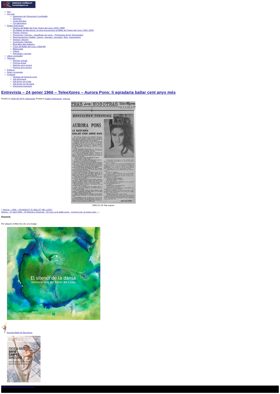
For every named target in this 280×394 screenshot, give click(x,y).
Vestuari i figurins (21, 39)
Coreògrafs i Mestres (22, 42)
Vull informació (19, 79)
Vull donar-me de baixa (23, 84)
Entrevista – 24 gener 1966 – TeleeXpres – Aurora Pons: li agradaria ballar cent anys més (88, 92)
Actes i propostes (15, 72)
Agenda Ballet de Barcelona (19, 332)
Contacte (11, 74)
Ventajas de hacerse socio (25, 77)
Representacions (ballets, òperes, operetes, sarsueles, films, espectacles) (47, 37)
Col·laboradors (20, 23)
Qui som (11, 14)
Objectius (17, 18)
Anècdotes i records (22, 53)
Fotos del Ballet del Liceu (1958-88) (29, 46)
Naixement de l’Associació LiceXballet (30, 16)
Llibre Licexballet (14, 56)
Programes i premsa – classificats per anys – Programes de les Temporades (48, 35)
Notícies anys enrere (22, 65)
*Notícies (11, 58)
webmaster (30, 98)
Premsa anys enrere (22, 67)
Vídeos (16, 51)
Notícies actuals (20, 60)
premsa (66, 98)
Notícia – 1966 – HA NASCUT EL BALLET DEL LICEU (27, 209)
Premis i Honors (20, 32)
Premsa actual (19, 63)
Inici (9, 11)
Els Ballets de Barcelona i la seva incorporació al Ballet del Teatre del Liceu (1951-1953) (53, 30)
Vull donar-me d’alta (22, 81)
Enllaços (11, 70)
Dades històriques (15, 25)
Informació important (22, 86)
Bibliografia (18, 49)
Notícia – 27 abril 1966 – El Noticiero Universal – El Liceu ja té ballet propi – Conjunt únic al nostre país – (49, 212)
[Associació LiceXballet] (18, 7)
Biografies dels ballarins (24, 44)
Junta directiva (19, 21)
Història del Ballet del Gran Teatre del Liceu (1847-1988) (39, 28)
